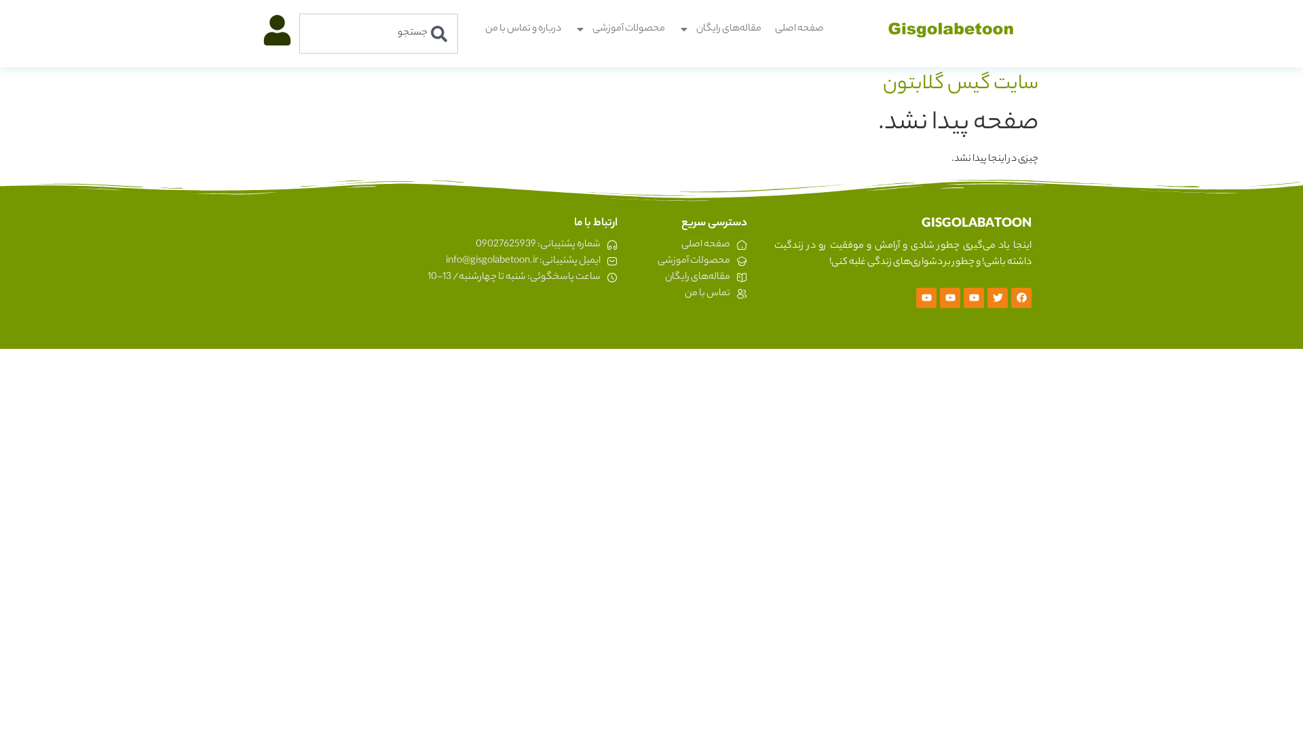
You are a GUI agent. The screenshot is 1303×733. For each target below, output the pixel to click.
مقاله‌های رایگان (728, 29)
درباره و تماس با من (523, 29)
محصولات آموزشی (628, 29)
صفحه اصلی (799, 29)
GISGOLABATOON (977, 224)
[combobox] (378, 34)
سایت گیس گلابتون (960, 85)
